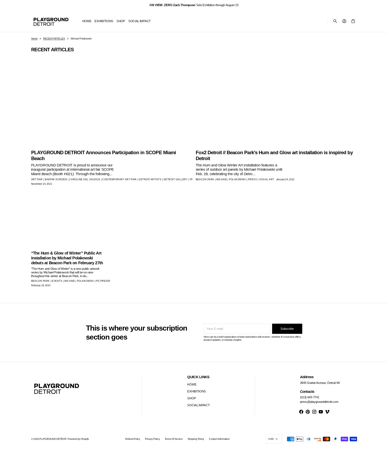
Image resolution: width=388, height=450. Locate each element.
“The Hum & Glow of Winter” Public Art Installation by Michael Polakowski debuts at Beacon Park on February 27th (67, 258)
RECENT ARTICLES (54, 38)
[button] (335, 21)
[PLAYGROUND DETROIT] (51, 21)
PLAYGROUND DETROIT (53, 439)
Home (34, 38)
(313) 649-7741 (309, 397)
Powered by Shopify (78, 439)
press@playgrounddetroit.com (319, 401)
